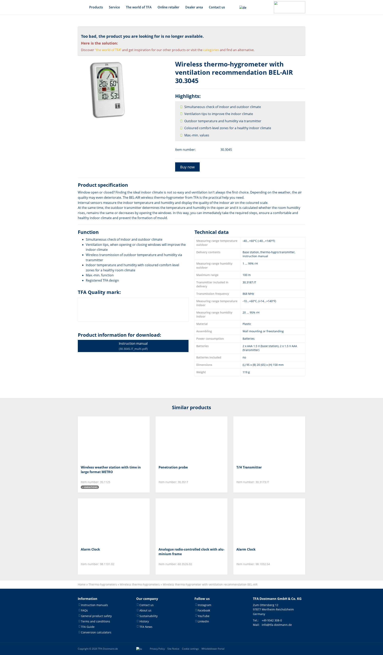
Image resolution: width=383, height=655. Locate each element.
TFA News (145, 627)
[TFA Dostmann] (289, 7)
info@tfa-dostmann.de (277, 625)
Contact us (217, 7)
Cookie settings (190, 648)
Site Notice (173, 648)
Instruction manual (133, 346)
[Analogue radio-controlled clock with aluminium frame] (178, 521)
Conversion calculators (96, 632)
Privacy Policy (157, 648)
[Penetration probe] (178, 439)
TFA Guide (88, 627)
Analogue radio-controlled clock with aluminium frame (191, 551)
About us (145, 610)
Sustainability (148, 616)
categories (211, 50)
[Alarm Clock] (100, 521)
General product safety (96, 616)
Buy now (187, 167)
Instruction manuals (94, 605)
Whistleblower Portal (212, 648)
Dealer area (194, 7)
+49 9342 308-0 (272, 620)
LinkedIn (203, 621)
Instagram (204, 605)
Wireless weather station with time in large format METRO (111, 469)
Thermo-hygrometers (103, 584)
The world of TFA (139, 7)
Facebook (204, 610)
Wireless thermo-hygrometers (140, 584)
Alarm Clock (90, 549)
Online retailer (168, 7)
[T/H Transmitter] (256, 439)
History (144, 621)
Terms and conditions (95, 621)
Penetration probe (173, 467)
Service (114, 7)
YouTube (203, 616)
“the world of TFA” (108, 50)
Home (82, 584)
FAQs (84, 610)
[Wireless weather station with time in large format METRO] (100, 439)
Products (96, 7)
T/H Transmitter (249, 467)
